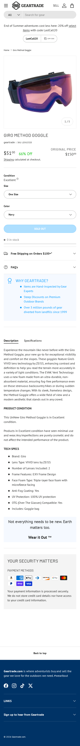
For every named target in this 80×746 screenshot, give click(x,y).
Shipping (9, 159)
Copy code (50, 38)
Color (7, 206)
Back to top (40, 653)
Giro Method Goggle (22, 50)
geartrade (9, 142)
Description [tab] (11, 340)
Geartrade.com (18, 736)
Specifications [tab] (33, 340)
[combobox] (40, 15)
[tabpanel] (40, 429)
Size (6, 186)
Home (6, 50)
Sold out (40, 228)
